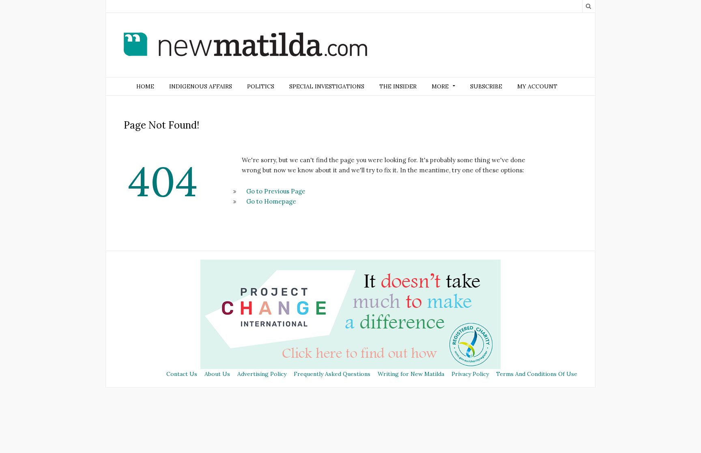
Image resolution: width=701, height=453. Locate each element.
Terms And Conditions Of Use (536, 374)
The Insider (398, 86)
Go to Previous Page (275, 191)
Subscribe (486, 86)
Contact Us (181, 374)
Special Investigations (326, 86)
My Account (537, 86)
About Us (217, 374)
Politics (260, 86)
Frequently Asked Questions (332, 374)
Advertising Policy (261, 374)
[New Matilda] (245, 45)
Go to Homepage (271, 201)
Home (145, 86)
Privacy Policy (470, 374)
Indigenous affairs (200, 86)
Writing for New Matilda (411, 374)
